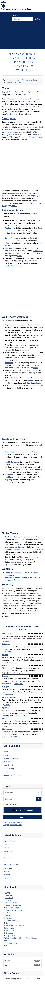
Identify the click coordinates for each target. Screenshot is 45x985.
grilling (38, 203)
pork (36, 127)
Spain (7, 559)
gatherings (23, 225)
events (19, 256)
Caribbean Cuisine (12, 537)
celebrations (37, 251)
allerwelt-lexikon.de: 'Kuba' (16, 578)
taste (35, 201)
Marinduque (7, 729)
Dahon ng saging (13, 920)
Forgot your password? (12, 822)
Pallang (9, 915)
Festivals (8, 248)
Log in (22, 817)
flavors (21, 109)
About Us (9, 898)
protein (25, 193)
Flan (6, 385)
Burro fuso (10, 930)
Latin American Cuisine (14, 547)
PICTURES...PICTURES (15, 925)
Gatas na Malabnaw (13, 905)
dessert (27, 385)
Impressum (9, 895)
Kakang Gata (11, 943)
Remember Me (11, 804)
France (5, 676)
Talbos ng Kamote (12, 908)
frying (32, 203)
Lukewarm (10, 928)
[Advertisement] (22, 36)
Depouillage (11, 936)
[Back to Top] (41, 981)
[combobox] (22, 19)
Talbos (8, 913)
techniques (13, 135)
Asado (14, 335)
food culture (10, 266)
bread (38, 383)
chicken (5, 130)
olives (16, 347)
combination (14, 193)
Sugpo (7, 893)
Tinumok (9, 933)
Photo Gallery (8, 768)
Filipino (5, 665)
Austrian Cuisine (9, 697)
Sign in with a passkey (24, 810)
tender (32, 340)
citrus (33, 337)
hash (26, 345)
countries (19, 549)
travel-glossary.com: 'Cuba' (16, 573)
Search (15, 15)
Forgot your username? (12, 825)
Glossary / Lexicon (10, 758)
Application (8, 210)
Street (7, 238)
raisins (21, 347)
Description (9, 118)
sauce (41, 327)
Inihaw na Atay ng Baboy (15, 910)
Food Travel (8, 765)
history (11, 114)
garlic (38, 130)
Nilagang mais (11, 903)
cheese (30, 380)
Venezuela (6, 633)
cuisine (34, 106)
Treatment (8, 439)
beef (41, 127)
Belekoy (9, 923)
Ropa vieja (9, 325)
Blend (36, 135)
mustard (8, 383)
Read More (7, 641)
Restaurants (10, 228)
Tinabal (8, 900)
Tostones (9, 363)
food (13, 99)
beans (23, 127)
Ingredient (9, 475)
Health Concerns (12, 462)
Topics (6, 772)
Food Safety (10, 452)
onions (4, 132)
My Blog (6, 762)
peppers (11, 132)
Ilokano (5, 655)
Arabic (4, 718)
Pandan (9, 918)
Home (5, 752)
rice (18, 127)
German (18, 580)
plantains (30, 127)
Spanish (24, 104)
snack (35, 368)
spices (30, 132)
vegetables (6, 196)
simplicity (34, 196)
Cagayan (5, 687)
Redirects (7, 779)
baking (4, 206)
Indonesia (6, 644)
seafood (15, 130)
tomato (29, 327)
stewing (14, 206)
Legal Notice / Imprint (12, 775)
